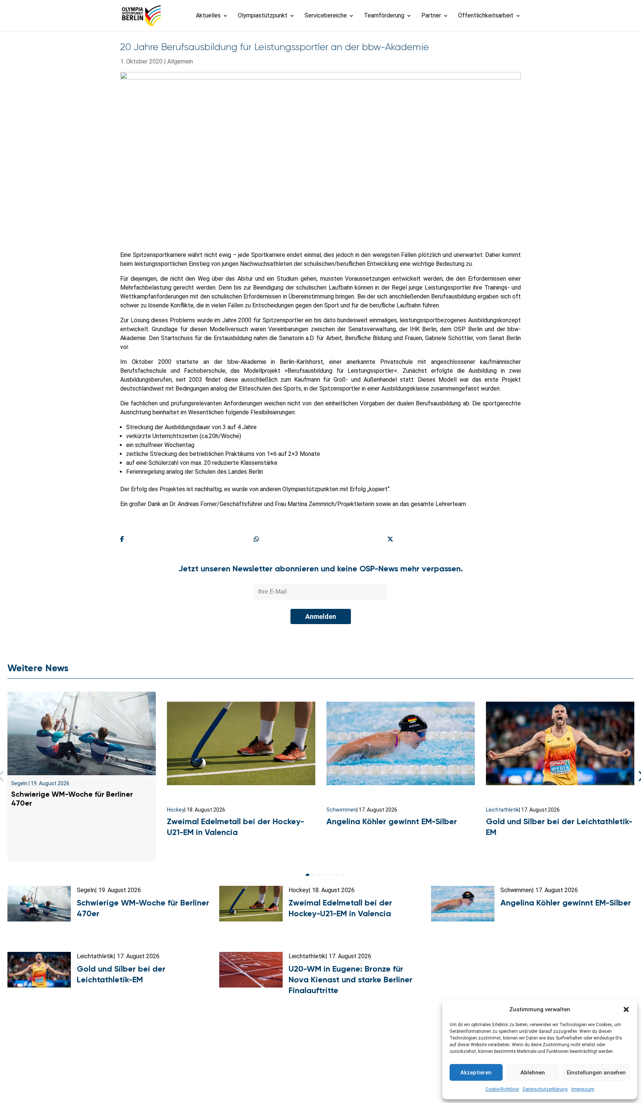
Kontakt (195, 1065)
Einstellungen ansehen (596, 1072)
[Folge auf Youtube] (336, 1083)
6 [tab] (337, 875)
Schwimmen (341, 810)
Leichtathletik (502, 810)
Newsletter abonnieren (246, 1065)
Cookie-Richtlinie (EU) (427, 1065)
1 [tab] (307, 875)
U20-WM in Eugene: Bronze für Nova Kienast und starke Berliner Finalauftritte (350, 979)
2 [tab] (313, 875)
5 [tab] (331, 875)
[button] (626, 1009)
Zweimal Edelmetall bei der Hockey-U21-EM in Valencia (235, 826)
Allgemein (180, 61)
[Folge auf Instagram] (320, 1083)
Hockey (175, 810)
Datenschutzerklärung (545, 1089)
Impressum (582, 1089)
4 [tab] (325, 875)
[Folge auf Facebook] (304, 1083)
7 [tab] (343, 875)
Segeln (19, 783)
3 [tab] (319, 875)
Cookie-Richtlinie (502, 1089)
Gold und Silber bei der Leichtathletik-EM (121, 974)
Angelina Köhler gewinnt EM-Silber (391, 821)
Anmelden (320, 616)
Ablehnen (532, 1072)
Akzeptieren (476, 1072)
